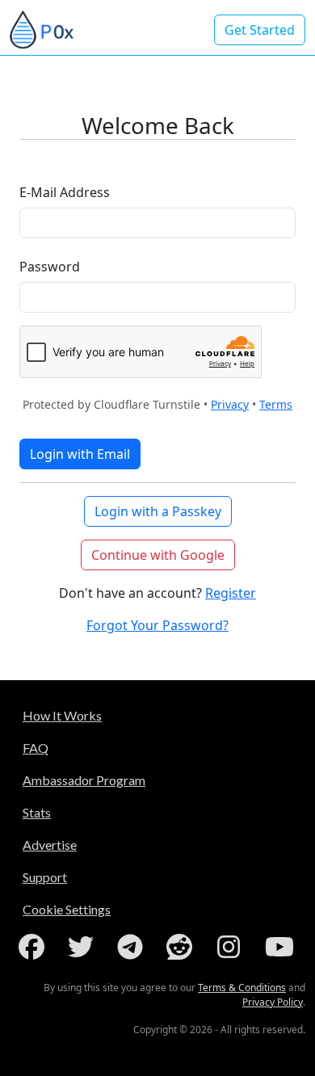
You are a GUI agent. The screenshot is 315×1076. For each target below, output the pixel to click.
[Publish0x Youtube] (281, 946)
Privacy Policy (272, 1002)
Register (230, 593)
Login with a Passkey (157, 511)
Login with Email (80, 454)
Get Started (260, 30)
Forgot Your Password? (157, 625)
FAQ (35, 747)
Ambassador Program (84, 780)
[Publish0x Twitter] (84, 946)
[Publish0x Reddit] (182, 946)
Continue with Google (158, 555)
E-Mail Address (64, 192)
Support (45, 877)
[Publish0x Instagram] (232, 946)
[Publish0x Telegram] (133, 946)
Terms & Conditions (242, 987)
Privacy (230, 404)
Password (49, 266)
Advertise (50, 844)
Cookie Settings (67, 909)
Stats (37, 812)
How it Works (62, 715)
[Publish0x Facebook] (34, 946)
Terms (275, 404)
